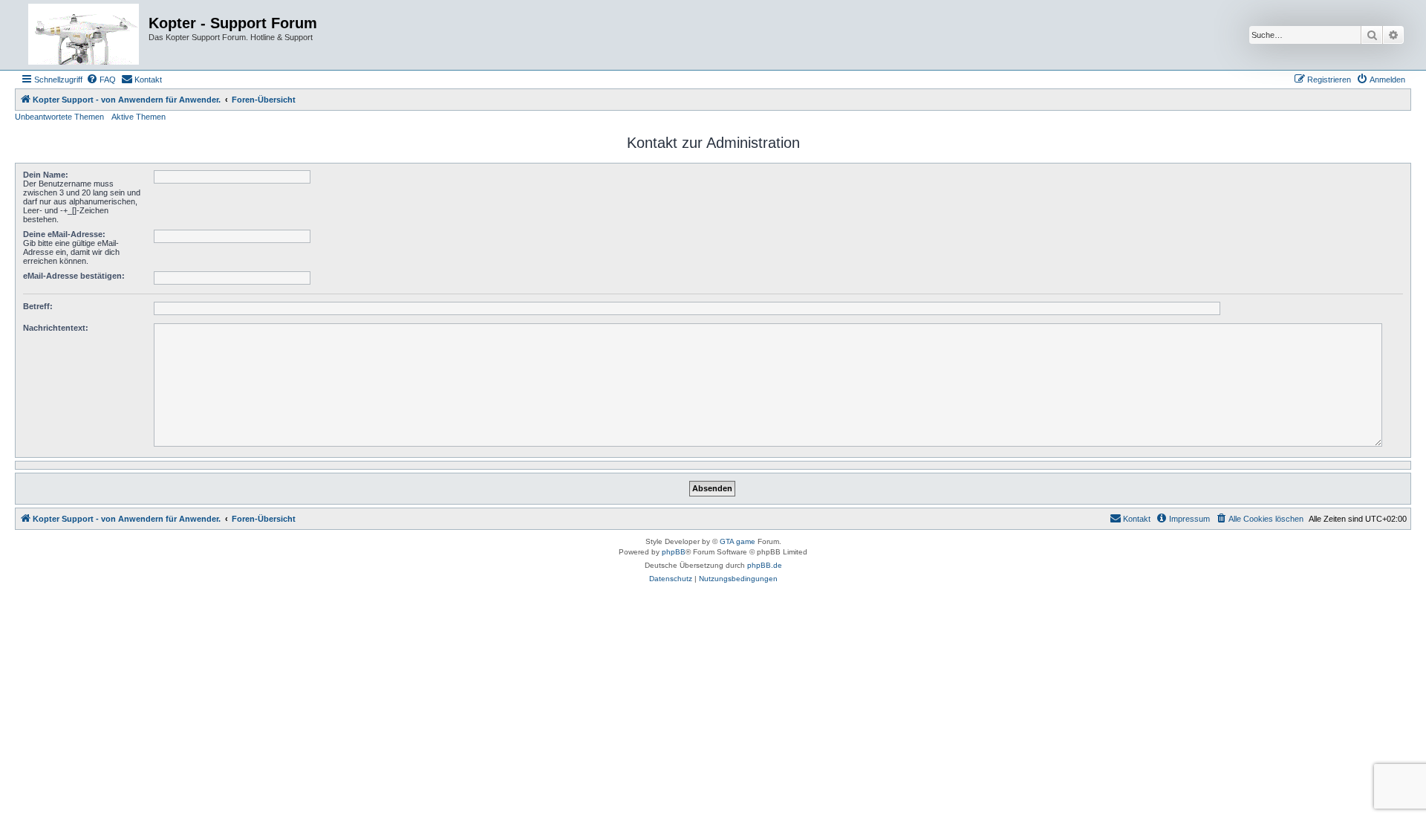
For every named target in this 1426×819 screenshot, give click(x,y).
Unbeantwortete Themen (59, 116)
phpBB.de (764, 565)
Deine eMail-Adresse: (64, 234)
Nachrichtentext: (55, 327)
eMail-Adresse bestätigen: (74, 275)
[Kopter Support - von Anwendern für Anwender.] (84, 35)
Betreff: (38, 306)
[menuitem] (101, 79)
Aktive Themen (138, 116)
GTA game (737, 541)
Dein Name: (45, 174)
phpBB (674, 552)
